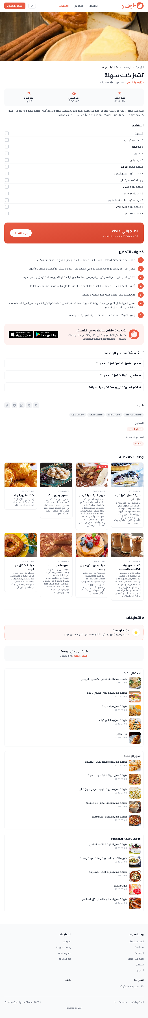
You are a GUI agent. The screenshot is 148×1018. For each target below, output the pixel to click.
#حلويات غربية (114, 415)
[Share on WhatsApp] (22, 405)
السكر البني (121, 206)
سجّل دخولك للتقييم (135, 82)
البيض (134, 146)
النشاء (126, 186)
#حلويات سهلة (77, 415)
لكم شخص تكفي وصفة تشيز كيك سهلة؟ (113, 387)
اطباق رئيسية (64, 953)
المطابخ (140, 964)
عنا (115, 1002)
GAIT (80, 1008)
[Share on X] (29, 405)
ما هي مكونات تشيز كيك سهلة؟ (118, 375)
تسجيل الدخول (15, 5)
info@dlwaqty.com (129, 986)
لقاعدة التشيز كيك (133, 193)
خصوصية (123, 1002)
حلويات (138, 443)
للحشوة (139, 133)
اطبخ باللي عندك (136, 958)
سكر (135, 153)
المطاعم (79, 6)
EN (32, 6)
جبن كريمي (130, 140)
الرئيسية (93, 6)
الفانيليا (124, 166)
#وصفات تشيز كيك (134, 415)
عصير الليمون (120, 173)
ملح (122, 180)
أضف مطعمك (136, 941)
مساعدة (139, 947)
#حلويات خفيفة (96, 415)
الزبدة (124, 213)
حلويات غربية (65, 958)
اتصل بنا (140, 970)
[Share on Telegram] (14, 405)
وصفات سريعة (63, 947)
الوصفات (64, 6)
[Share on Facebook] (36, 405)
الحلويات (67, 941)
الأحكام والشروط (137, 1002)
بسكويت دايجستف (125, 200)
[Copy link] (7, 405)
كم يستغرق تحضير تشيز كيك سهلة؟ (116, 363)
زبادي (132, 160)
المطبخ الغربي (135, 429)
